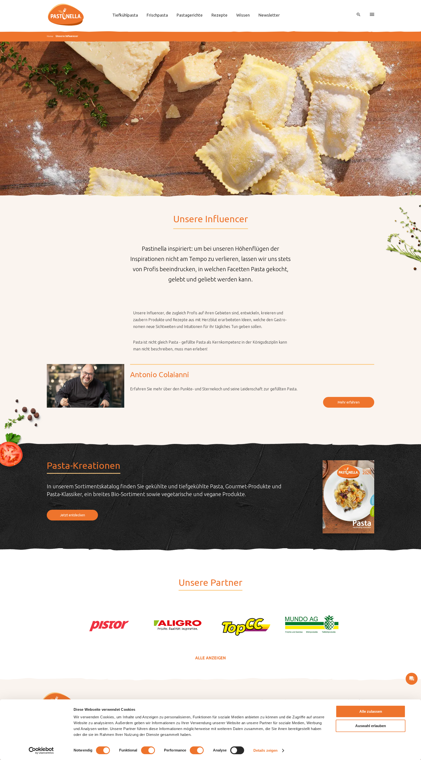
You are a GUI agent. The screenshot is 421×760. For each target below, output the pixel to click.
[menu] (372, 14)
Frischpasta (157, 15)
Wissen (243, 15)
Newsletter (269, 15)
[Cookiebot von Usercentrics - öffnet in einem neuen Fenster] (41, 750)
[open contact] (412, 679)
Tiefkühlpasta (125, 15)
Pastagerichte (190, 15)
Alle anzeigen (210, 658)
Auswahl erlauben (370, 726)
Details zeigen (265, 750)
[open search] (358, 14)
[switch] (148, 750)
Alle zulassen (370, 711)
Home (50, 36)
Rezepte (219, 15)
